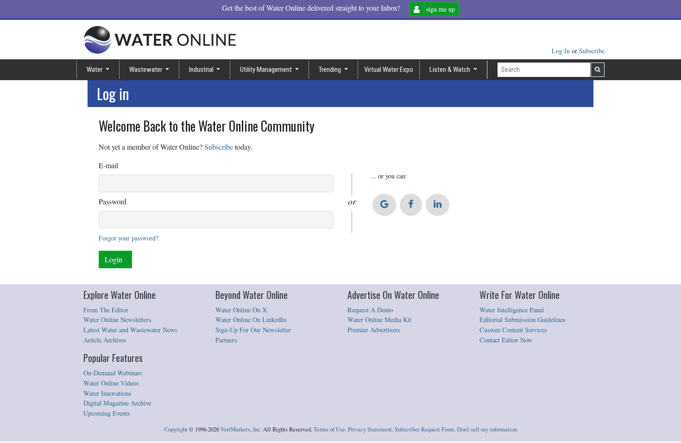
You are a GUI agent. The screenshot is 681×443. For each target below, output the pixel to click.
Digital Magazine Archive (117, 403)
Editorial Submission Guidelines (522, 319)
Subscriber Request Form (424, 429)
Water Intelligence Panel (511, 309)
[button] (384, 205)
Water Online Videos (111, 383)
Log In (562, 50)
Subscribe (592, 50)
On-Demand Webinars (112, 372)
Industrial (202, 69)
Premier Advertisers (373, 329)
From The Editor (105, 309)
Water (95, 69)
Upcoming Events (106, 413)
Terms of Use (329, 429)
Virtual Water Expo (388, 69)
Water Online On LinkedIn (250, 319)
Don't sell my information (487, 429)
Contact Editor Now (505, 339)
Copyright (176, 429)
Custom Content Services (513, 329)
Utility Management (266, 69)
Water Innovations (107, 393)
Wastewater (146, 69)
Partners (226, 339)
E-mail (108, 165)
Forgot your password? (128, 238)
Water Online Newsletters (117, 319)
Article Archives (104, 339)
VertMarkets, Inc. (241, 429)
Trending (330, 69)
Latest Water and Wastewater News (130, 329)
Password (112, 201)
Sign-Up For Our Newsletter (253, 329)
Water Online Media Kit (379, 319)
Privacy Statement (370, 429)
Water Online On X (241, 309)
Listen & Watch (450, 69)
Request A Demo (370, 309)
